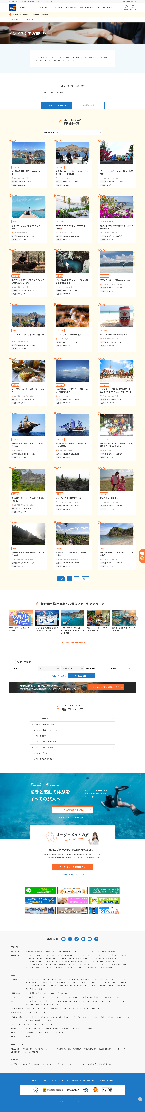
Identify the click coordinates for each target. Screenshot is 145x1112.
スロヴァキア (65, 983)
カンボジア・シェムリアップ (54, 961)
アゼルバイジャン (55, 1009)
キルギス (87, 1009)
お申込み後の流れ (27, 1049)
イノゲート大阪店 (100, 951)
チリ (127, 1017)
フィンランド (85, 983)
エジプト (28, 997)
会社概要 (101, 1080)
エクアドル (29, 1020)
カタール (39, 993)
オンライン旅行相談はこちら (71, 874)
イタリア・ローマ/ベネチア (34, 955)
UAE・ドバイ (68, 955)
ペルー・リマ (30, 967)
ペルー (96, 1017)
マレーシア (77, 1001)
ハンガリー (46, 983)
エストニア (123, 983)
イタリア (28, 980)
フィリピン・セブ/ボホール (34, 961)
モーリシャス (39, 1024)
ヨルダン (53, 993)
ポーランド (55, 983)
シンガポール (87, 1001)
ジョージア (66, 1009)
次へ (85, 578)
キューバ (68, 1017)
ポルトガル (51, 980)
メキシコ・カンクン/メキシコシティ (116, 964)
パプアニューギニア (57, 1033)
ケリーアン (61, 1064)
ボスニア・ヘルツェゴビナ (117, 986)
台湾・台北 (48, 964)
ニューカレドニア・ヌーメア (35, 958)
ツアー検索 (44, 7)
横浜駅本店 (29, 951)
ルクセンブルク (97, 980)
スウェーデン (96, 983)
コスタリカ (53, 1017)
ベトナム (28, 1001)
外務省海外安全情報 (90, 1049)
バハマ (61, 1017)
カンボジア (51, 1001)
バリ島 (59, 1001)
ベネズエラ (47, 1020)
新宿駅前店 (38, 951)
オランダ (79, 980)
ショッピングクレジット (106, 1064)
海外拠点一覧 (79, 817)
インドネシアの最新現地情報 (42, 747)
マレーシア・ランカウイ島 (34, 964)
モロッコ (101, 967)
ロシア (28, 1009)
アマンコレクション (38, 1064)
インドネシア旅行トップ (41, 718)
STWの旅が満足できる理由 (72, 809)
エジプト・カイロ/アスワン (53, 955)
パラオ (72, 1028)
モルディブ (29, 1024)
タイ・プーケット (70, 961)
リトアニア (37, 986)
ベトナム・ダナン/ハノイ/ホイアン (107, 958)
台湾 (56, 1004)
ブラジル (111, 1017)
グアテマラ (44, 1017)
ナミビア (98, 997)
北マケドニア (102, 986)
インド (95, 1001)
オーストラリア (110, 967)
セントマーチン (87, 1017)
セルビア (28, 989)
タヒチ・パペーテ (51, 958)
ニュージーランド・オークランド (69, 958)
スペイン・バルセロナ (104, 955)
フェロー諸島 (38, 989)
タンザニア (60, 997)
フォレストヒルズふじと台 (88, 1064)
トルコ (46, 993)
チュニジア (44, 997)
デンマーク (105, 983)
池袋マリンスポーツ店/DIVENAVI (62, 951)
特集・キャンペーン (87, 7)
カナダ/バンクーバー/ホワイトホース (91, 964)
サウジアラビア (63, 993)
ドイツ (59, 980)
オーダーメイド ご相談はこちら (72, 866)
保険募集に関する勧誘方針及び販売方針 (69, 1049)
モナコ (73, 980)
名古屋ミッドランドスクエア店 (83, 951)
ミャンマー (29, 1004)
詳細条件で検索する (59, 676)
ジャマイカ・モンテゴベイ (44, 967)
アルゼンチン (120, 1017)
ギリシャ (45, 986)
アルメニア (44, 1009)
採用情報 (110, 1080)
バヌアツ (56, 1028)
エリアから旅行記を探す (72, 85)
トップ (11, 19)
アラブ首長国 (30, 993)
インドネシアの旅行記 (40, 753)
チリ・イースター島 (90, 967)
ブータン (37, 1004)
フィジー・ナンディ (88, 958)
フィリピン (42, 1001)
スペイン (42, 980)
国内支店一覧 (64, 817)
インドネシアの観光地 (40, 736)
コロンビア (38, 1020)
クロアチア (53, 986)
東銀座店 (47, 951)
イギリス (107, 980)
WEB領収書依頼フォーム (18, 1052)
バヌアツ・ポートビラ (75, 967)
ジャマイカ (76, 1017)
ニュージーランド (43, 1033)
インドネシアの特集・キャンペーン (44, 730)
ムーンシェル (51, 1064)
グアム (78, 1028)
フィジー (48, 1028)
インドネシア (20, 19)
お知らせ (35, 1080)
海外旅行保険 (39, 1049)
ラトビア (28, 986)
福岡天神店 (111, 951)
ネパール (102, 1001)
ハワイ (28, 1037)
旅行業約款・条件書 (74, 1080)
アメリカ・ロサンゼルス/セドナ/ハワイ (66, 964)
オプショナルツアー (105, 7)
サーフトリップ (25, 1064)
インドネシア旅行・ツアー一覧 (43, 724)
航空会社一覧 (15, 1049)
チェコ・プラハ (79, 955)
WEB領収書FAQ (33, 1052)
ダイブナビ (14, 1064)
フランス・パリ (91, 955)
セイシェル (48, 1024)
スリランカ (110, 1001)
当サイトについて (119, 1049)
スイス (124, 980)
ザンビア (81, 997)
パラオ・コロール (60, 967)
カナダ (43, 1013)
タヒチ (28, 1028)
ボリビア (103, 1017)
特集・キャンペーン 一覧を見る (72, 642)
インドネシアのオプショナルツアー (44, 742)
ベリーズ (36, 1017)
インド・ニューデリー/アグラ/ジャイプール (102, 961)
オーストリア (36, 983)
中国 (51, 1004)
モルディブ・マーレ (120, 955)
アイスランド (75, 983)
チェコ (28, 983)
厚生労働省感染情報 (105, 1049)
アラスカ (36, 1013)
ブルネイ (45, 1004)
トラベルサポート (58, 1080)
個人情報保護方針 (89, 1080)
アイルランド (116, 980)
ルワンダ (116, 997)
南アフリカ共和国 (71, 997)
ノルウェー (114, 983)
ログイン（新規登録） (128, 1)
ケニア (52, 997)
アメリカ (28, 1013)
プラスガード (50, 1049)
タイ (35, 1001)
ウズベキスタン (77, 1009)
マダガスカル (107, 997)
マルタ (36, 980)
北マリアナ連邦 (87, 1028)
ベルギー (87, 980)
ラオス (118, 1001)
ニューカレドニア (37, 1028)
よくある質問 (45, 1080)
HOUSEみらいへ (72, 1064)
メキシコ (28, 1017)
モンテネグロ (74, 986)
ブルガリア (83, 986)
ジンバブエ (90, 997)
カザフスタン (96, 1009)
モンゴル (125, 1001)
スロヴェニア (63, 986)
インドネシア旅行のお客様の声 (43, 759)
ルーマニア (92, 986)
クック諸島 (64, 1028)
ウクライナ (35, 1009)
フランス (65, 980)
